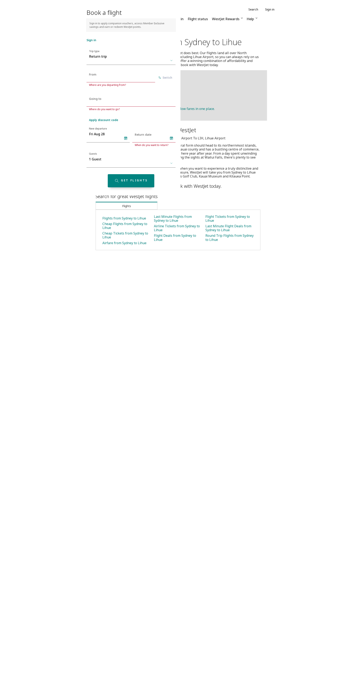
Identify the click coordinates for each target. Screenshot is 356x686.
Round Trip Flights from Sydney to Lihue (229, 237)
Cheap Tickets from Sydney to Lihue (125, 235)
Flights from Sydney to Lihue (124, 218)
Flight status (198, 18)
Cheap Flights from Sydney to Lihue (124, 226)
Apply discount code (103, 120)
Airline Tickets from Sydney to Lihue (177, 228)
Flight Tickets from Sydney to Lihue (227, 218)
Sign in (269, 9)
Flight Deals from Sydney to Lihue (175, 237)
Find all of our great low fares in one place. (182, 108)
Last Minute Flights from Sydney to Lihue (173, 218)
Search (253, 9)
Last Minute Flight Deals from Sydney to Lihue (228, 228)
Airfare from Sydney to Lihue (124, 243)
